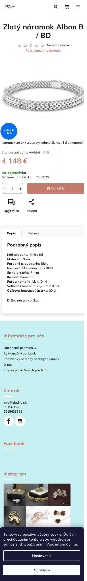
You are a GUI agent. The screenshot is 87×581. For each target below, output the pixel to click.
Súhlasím (42, 570)
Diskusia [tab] (33, 233)
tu (75, 544)
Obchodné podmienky (20, 348)
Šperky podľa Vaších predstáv (26, 370)
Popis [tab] (11, 233)
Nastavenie (42, 555)
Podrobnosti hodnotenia (43, 50)
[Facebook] (9, 421)
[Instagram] (20, 421)
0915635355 (13, 407)
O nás (8, 365)
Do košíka (58, 188)
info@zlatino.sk (15, 403)
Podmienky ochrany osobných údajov (31, 359)
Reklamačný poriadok (20, 353)
